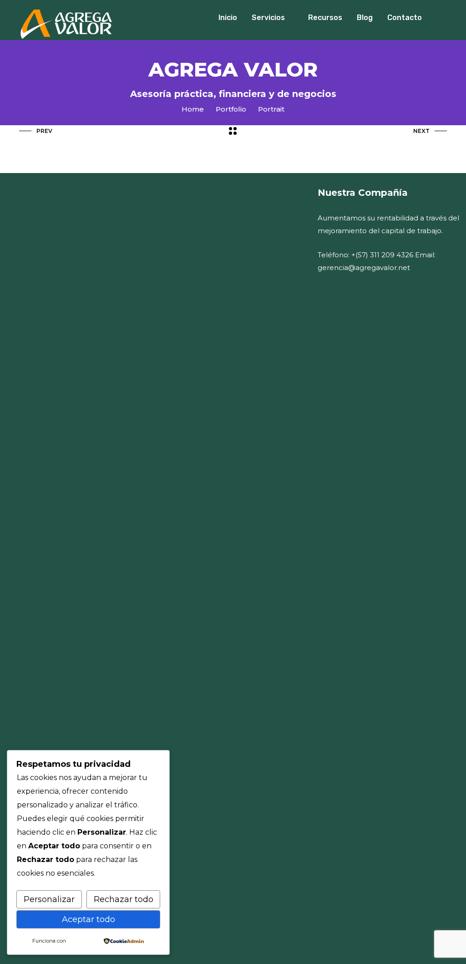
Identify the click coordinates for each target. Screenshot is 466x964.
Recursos (325, 17)
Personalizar (49, 899)
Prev (44, 131)
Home (193, 109)
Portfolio (231, 109)
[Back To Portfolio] (232, 132)
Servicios (268, 17)
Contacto (404, 17)
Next (421, 131)
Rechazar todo (123, 899)
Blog (365, 17)
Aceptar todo (88, 919)
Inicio (227, 17)
